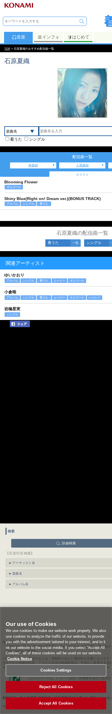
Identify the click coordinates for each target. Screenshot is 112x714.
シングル (37, 139)
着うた (16, 139)
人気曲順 (82, 165)
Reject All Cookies (55, 687)
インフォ (50, 36)
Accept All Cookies (56, 703)
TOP (7, 48)
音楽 (21, 36)
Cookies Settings (55, 670)
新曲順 (33, 165)
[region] (56, 660)
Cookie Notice (19, 659)
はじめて (80, 36)
